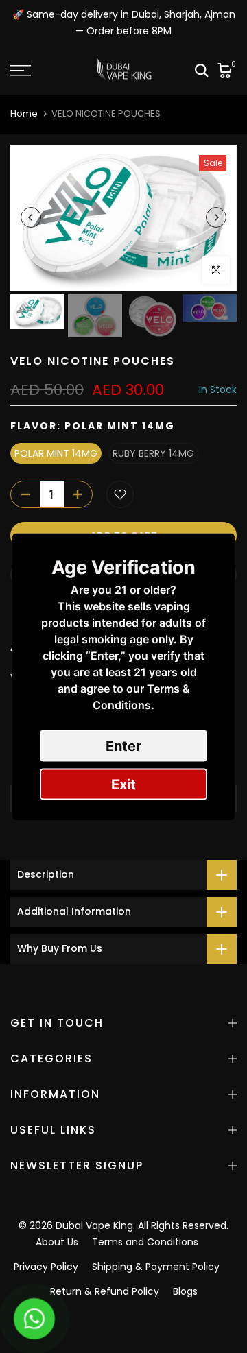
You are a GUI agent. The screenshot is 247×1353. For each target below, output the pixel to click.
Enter (123, 745)
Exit (123, 784)
